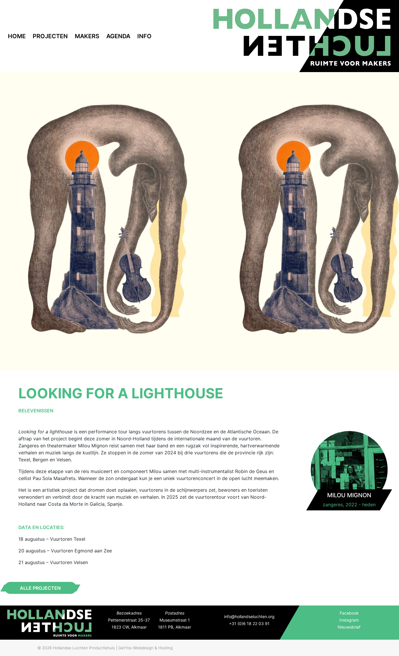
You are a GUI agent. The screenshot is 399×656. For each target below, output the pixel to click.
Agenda (118, 36)
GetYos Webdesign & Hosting (145, 647)
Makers (87, 36)
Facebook (349, 612)
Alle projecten (40, 588)
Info (144, 36)
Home (17, 36)
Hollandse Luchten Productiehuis (84, 647)
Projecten (50, 36)
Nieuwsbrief (349, 626)
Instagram (349, 619)
